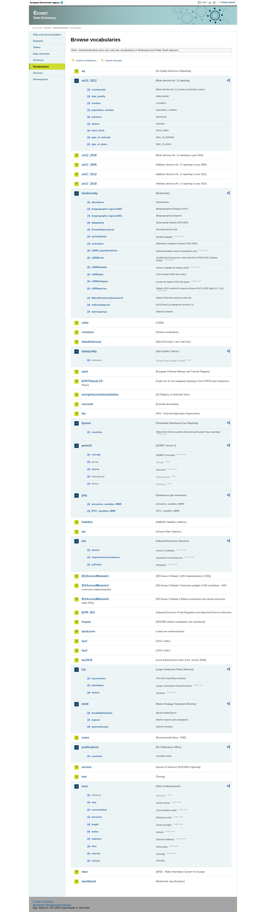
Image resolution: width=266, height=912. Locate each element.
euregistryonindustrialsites (100, 394)
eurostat (87, 404)
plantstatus (98, 685)
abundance (98, 202)
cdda (85, 322)
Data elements (41, 53)
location (96, 103)
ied (84, 541)
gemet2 (87, 445)
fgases (86, 423)
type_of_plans (99, 144)
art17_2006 (89, 164)
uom (85, 786)
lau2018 (87, 660)
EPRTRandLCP (92, 381)
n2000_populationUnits (104, 250)
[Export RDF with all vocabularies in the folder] (228, 81)
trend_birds (98, 130)
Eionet (47, 28)
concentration (99, 809)
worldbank (89, 881)
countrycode (98, 89)
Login (204, 2)
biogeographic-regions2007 (107, 209)
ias (84, 531)
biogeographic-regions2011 (107, 215)
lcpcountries (98, 678)
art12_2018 (89, 155)
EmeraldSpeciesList (103, 229)
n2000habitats (99, 267)
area (94, 802)
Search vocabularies (86, 60)
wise (85, 871)
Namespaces (40, 79)
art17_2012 (89, 174)
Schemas (38, 60)
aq (83, 71)
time (94, 846)
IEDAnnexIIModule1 (95, 576)
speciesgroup (99, 311)
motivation (98, 243)
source (95, 469)
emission (97, 817)
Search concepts (113, 60)
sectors (96, 692)
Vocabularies (41, 66)
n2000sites (97, 274)
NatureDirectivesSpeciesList (107, 298)
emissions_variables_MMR (106, 504)
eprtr (85, 371)
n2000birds (98, 257)
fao (84, 413)
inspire (86, 621)
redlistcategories (101, 304)
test (84, 776)
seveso (87, 767)
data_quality (98, 96)
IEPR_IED (88, 612)
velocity (96, 853)
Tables (36, 47)
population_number (103, 110)
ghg (84, 495)
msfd (85, 703)
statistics (97, 838)
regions (96, 719)
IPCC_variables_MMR (103, 511)
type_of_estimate (101, 137)
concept (96, 454)
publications (90, 747)
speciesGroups (100, 726)
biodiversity (90, 193)
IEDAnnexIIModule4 (95, 599)
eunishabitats (99, 236)
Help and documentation (47, 34)
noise (85, 737)
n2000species (99, 288)
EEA (48, 2)
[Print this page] (210, 2)
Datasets (38, 40)
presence (97, 117)
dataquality (98, 222)
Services (38, 72)
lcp (84, 669)
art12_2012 (89, 80)
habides (87, 522)
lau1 (84, 641)
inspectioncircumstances (106, 557)
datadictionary (91, 341)
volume (96, 860)
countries (97, 432)
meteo (95, 831)
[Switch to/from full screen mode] (215, 2)
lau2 (84, 650)
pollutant (97, 564)
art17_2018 (89, 183)
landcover (88, 631)
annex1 (96, 550)
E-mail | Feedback (43, 901)
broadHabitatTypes (102, 713)
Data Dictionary (60, 28)
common (88, 332)
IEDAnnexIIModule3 (95, 585)
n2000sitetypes (100, 281)
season (96, 123)
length (95, 824)
